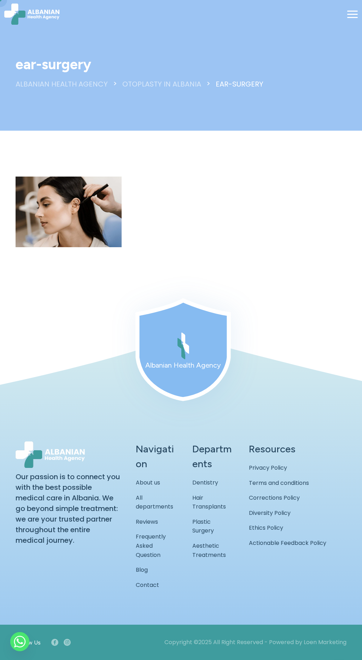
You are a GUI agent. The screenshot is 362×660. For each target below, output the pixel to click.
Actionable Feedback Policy (287, 543)
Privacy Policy (268, 468)
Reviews (147, 522)
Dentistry (205, 482)
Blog (142, 570)
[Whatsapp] (19, 641)
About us (148, 482)
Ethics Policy (266, 528)
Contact (147, 585)
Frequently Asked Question (151, 546)
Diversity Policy (270, 513)
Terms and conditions (279, 483)
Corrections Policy (274, 498)
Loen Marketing (325, 642)
